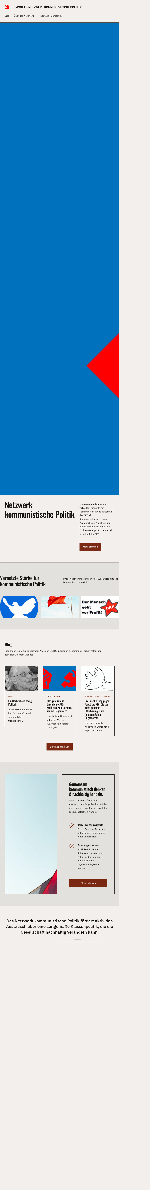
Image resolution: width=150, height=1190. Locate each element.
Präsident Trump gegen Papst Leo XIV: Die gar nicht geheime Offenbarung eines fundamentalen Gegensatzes (97, 709)
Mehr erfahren (90, 546)
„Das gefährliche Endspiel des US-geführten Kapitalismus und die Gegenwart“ (59, 706)
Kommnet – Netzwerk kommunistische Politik (47, 7)
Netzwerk (57, 696)
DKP (10, 696)
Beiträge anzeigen (59, 746)
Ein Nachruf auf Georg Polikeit (20, 702)
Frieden (89, 696)
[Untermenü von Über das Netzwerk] (35, 16)
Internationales (102, 696)
